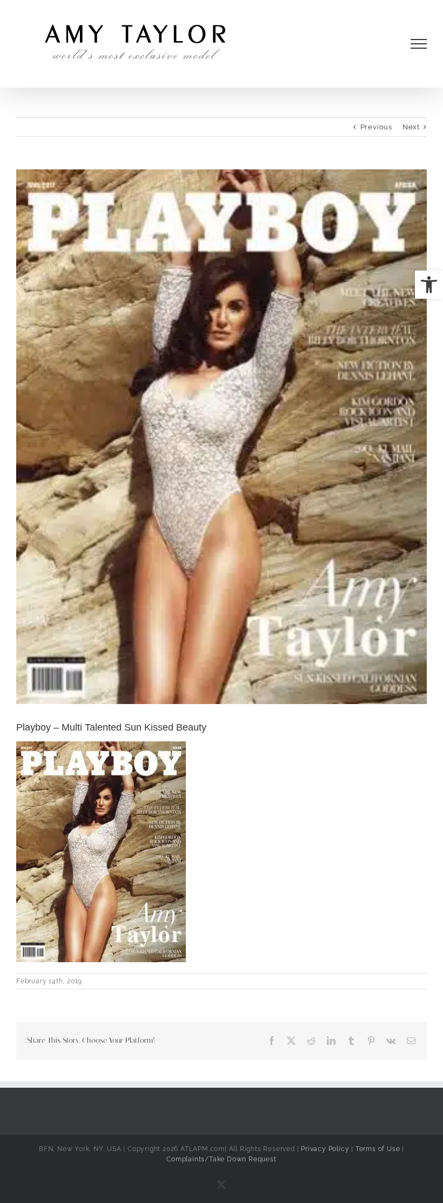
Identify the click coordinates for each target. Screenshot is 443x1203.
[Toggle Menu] (419, 44)
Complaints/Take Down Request (221, 1159)
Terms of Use (377, 1149)
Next (411, 127)
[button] (429, 285)
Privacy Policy (325, 1149)
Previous (376, 127)
